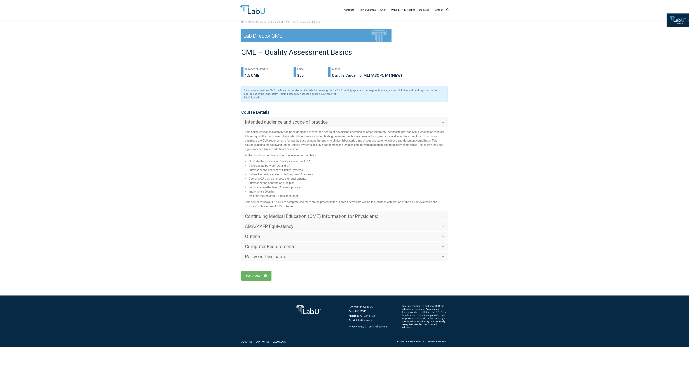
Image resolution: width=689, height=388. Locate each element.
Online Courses (257, 22)
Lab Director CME (275, 22)
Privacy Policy (356, 326)
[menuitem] (348, 10)
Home (244, 22)
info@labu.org (364, 320)
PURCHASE (253, 276)
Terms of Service (377, 326)
